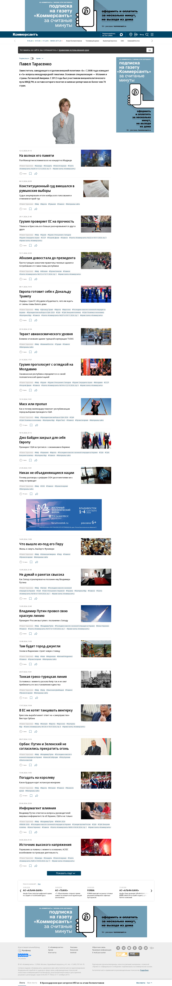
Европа (44, 204)
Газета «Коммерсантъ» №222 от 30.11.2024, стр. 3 (88, 238)
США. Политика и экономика (93, 312)
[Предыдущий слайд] (20, 890)
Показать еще (64, 873)
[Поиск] (147, 34)
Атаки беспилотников (74, 41)
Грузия (43, 235)
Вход (142, 34)
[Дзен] (129, 948)
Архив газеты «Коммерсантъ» (64, 169)
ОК (149, 50)
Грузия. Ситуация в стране (30, 238)
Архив (50, 950)
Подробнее (144, 970)
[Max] (146, 948)
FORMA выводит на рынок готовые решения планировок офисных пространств (100, 895)
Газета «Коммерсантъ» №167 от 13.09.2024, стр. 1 (47, 629)
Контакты (52, 952)
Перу (60, 554)
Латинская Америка (48, 554)
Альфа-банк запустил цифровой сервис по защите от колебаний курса (37, 894)
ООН (43, 486)
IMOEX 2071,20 (55, 41)
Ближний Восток (134, 41)
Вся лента (140, 982)
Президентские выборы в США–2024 (41, 312)
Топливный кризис (92, 41)
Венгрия (44, 724)
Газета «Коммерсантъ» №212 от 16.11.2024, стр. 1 (39, 274)
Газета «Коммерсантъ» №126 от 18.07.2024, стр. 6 (43, 727)
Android (73, 952)
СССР (44, 238)
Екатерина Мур (26, 315)
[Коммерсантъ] (25, 34)
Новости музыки (60, 166)
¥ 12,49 (45, 41)
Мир (37, 204)
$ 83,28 (29, 41)
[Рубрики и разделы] (152, 34)
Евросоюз (67, 309)
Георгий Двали (53, 238)
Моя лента (32, 982)
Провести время (82, 420)
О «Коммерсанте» (55, 947)
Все (39, 884)
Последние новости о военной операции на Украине (78, 452)
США (58, 312)
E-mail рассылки (99, 952)
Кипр (43, 690)
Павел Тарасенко (27, 166)
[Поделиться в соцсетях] (35, 173)
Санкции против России (82, 824)
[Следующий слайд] (151, 890)
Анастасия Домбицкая (55, 690)
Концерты (48, 166)
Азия (43, 656)
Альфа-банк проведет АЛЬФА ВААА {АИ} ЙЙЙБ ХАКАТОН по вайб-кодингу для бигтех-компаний (134, 895)
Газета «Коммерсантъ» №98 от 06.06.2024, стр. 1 (69, 827)
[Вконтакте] (124, 948)
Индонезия (51, 656)
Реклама (73, 947)
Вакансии (74, 950)
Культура (39, 166)
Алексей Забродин (51, 757)
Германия (44, 452)
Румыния (52, 204)
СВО (122, 41)
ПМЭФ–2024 (60, 821)
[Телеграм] (118, 948)
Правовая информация (101, 950)
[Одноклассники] (135, 948)
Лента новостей (26, 760)
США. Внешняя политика (72, 312)
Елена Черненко (103, 626)
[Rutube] (140, 948)
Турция (58, 344)
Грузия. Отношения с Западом (60, 235)
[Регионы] (131, 34)
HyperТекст (61, 420)
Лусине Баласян (56, 271)
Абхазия (44, 271)
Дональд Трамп (47, 309)
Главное (61, 204)
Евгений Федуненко (65, 656)
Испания (52, 788)
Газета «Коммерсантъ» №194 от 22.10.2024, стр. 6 (60, 385)
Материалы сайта (73, 204)
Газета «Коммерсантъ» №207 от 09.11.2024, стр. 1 (60, 315)
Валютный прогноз (110, 41)
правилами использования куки (74, 50)
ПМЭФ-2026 (25, 824)
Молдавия (98, 382)
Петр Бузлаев (65, 757)
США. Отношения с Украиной (53, 591)
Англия (43, 588)
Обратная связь (98, 947)
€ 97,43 (37, 41)
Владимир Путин (47, 626)
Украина (70, 591)
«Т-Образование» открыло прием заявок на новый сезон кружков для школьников (68, 895)
